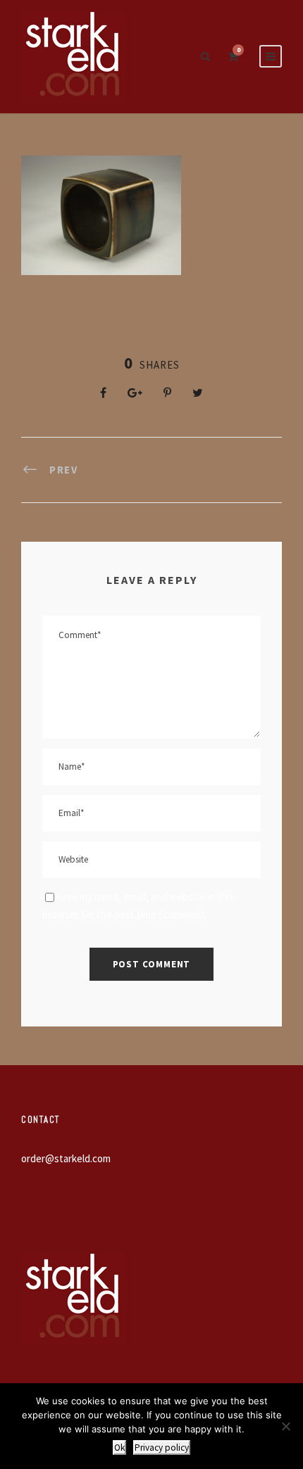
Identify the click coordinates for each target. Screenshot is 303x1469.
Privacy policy (162, 1448)
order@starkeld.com (66, 1158)
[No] (285, 1426)
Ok (119, 1448)
